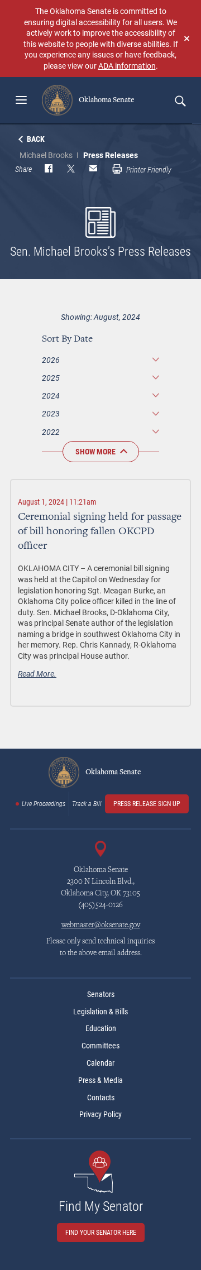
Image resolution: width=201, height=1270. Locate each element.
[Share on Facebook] (49, 170)
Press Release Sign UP (146, 804)
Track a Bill (87, 804)
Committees (100, 1045)
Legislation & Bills (100, 1011)
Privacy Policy (100, 1114)
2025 (51, 377)
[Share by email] (93, 170)
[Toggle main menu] (21, 100)
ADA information (127, 65)
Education (100, 1028)
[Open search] (180, 100)
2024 (51, 395)
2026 (51, 359)
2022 (51, 431)
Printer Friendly (148, 169)
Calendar (100, 1062)
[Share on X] (71, 170)
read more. (37, 673)
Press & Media (100, 1080)
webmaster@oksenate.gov (100, 925)
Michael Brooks (46, 155)
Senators (100, 994)
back (36, 139)
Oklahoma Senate (105, 100)
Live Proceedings (43, 804)
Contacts (100, 1097)
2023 (51, 413)
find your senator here (100, 1233)
